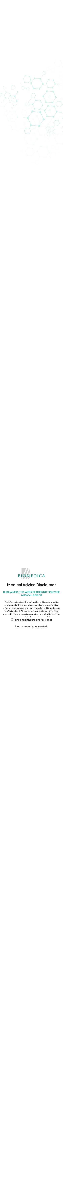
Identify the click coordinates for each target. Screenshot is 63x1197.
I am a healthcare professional (32, 620)
